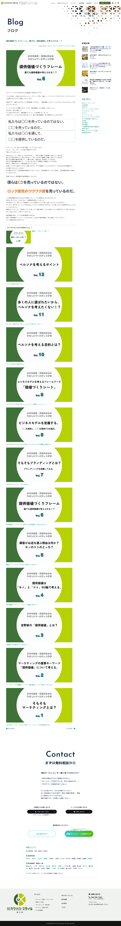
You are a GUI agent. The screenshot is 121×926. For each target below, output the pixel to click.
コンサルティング (87, 111)
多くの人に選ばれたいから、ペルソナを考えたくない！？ (24, 324)
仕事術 (84, 121)
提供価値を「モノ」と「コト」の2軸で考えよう (21, 605)
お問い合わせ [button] (80, 812)
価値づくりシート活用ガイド (79, 833)
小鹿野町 (89, 858)
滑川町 (54, 866)
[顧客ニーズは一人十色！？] (18, 237)
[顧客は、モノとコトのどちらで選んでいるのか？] (39, 545)
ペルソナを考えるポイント (14, 284)
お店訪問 (85, 105)
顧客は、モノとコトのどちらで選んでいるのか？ (22, 565)
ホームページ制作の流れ (42, 907)
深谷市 (28, 858)
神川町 (62, 858)
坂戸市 (85, 866)
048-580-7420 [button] (43, 812)
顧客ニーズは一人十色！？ (40, 231)
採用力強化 (85, 129)
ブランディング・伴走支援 (42, 905)
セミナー (85, 113)
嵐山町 (48, 866)
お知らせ (85, 107)
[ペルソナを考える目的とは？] (39, 345)
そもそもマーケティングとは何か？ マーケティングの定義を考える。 (28, 725)
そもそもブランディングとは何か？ (17, 484)
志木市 (80, 868)
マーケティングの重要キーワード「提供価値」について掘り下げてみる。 (30, 685)
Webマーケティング (53, 46)
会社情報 (85, 123)
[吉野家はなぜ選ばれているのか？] (39, 625)
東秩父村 (41, 866)
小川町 (35, 866)
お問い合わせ (105, 3)
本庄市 (40, 858)
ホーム (53, 3)
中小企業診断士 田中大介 (90, 119)
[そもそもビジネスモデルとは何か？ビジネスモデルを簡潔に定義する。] (39, 425)
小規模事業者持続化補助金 (90, 127)
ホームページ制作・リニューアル (44, 899)
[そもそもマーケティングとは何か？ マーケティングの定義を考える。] (39, 705)
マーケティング (87, 115)
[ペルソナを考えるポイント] (39, 265)
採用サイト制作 (40, 902)
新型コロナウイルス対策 (90, 131)
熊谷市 (34, 858)
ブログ (95, 3)
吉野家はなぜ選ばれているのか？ (17, 645)
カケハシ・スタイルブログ (90, 109)
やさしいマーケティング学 (67, 46)
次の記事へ (70, 728)
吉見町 (60, 866)
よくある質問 (39, 910)
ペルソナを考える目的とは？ (15, 364)
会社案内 (89, 3)
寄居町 (46, 858)
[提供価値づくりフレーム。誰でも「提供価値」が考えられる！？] (39, 505)
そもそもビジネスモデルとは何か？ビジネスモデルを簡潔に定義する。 (29, 444)
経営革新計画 (86, 133)
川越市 (54, 868)
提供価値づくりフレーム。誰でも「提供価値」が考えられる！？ (27, 524)
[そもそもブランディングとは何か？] (39, 465)
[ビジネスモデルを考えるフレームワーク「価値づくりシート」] (39, 385)
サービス (73, 3)
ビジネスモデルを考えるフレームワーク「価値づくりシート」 (26, 404)
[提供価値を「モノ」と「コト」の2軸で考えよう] (39, 585)
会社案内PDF (42, 833)
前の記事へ (11, 728)
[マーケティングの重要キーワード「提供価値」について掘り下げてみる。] (39, 665)
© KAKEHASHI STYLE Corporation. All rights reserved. (60, 923)
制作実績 (81, 3)
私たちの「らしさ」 (63, 3)
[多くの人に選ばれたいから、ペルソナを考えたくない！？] (39, 305)
